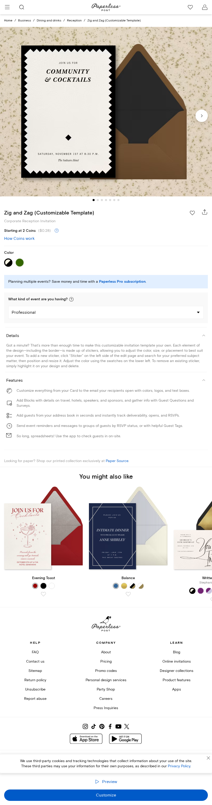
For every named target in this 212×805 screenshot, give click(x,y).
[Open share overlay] (205, 212)
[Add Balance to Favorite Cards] (128, 594)
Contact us (35, 661)
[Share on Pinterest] (102, 726)
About (106, 652)
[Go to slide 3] (102, 200)
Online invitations (176, 661)
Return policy (35, 680)
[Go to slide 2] (98, 200)
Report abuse (35, 698)
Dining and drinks (49, 20)
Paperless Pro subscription (122, 281)
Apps (176, 689)
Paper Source (117, 461)
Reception (74, 20)
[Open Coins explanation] (56, 230)
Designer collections (176, 671)
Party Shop (106, 689)
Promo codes (106, 671)
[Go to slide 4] (106, 200)
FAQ (35, 652)
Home (8, 20)
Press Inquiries (106, 708)
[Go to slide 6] (114, 200)
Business (24, 20)
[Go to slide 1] (94, 200)
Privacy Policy (179, 766)
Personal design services (106, 680)
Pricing (106, 661)
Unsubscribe (35, 689)
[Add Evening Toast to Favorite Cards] (43, 594)
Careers (105, 698)
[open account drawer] (205, 7)
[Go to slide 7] (118, 200)
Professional (24, 312)
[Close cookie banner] (208, 758)
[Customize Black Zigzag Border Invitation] (106, 111)
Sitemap (35, 671)
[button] (71, 299)
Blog (176, 652)
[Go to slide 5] (110, 200)
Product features (177, 680)
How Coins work (19, 238)
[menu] (7, 7)
